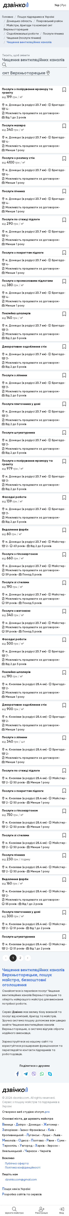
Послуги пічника (13, 191)
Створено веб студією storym (26, 1112)
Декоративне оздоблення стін (24, 346)
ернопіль (9, 1145)
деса (23, 1140)
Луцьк (46, 1135)
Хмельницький (12, 1151)
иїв (51, 1130)
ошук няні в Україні (16, 1189)
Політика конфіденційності (22, 1167)
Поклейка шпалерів (16, 313)
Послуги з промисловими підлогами (27, 280)
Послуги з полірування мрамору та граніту (27, 90)
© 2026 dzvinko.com (15, 1097)
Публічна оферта (17, 1163)
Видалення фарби (15, 529)
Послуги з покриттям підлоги (22, 252)
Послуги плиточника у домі (21, 404)
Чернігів (45, 1151)
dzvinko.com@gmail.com (21, 1179)
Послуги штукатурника (18, 432)
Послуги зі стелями (15, 582)
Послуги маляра (13, 125)
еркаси (31, 1151)
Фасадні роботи (14, 497)
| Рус (60, 5)
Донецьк (35, 1124)
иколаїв (8, 1140)
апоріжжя (9, 1130)
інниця (7, 1124)
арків (40, 1145)
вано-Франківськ (32, 1130)
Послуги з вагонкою (16, 610)
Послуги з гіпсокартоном (20, 554)
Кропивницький (13, 1135)
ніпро (21, 1124)
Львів (56, 1135)
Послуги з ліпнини (14, 375)
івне (50, 1140)
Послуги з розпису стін (18, 158)
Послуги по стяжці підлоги (21, 219)
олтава (37, 1140)
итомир (50, 1124)
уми (60, 1140)
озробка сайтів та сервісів (22, 1194)
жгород (26, 1145)
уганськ (33, 1135)
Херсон (52, 1145)
